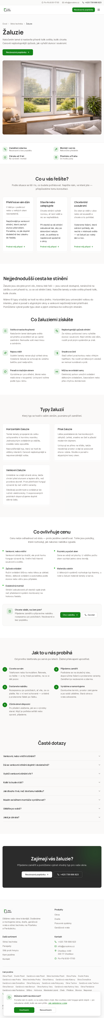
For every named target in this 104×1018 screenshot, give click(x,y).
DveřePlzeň (19, 976)
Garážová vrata (62, 927)
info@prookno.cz (72, 2)
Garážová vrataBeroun (25, 987)
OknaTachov (71, 983)
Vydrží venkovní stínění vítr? (18, 773)
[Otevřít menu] (98, 10)
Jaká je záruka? (11, 817)
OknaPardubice (87, 987)
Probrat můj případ (14, 247)
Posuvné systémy (63, 923)
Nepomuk (88, 990)
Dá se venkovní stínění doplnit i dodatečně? (26, 764)
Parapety (7, 946)
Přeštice (70, 990)
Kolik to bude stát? (13, 782)
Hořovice (38, 990)
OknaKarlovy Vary (45, 987)
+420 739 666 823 (93, 2)
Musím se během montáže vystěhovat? (24, 799)
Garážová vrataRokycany (53, 983)
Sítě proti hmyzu (11, 950)
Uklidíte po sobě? (12, 808)
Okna (57, 914)
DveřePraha (83, 976)
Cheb (62, 990)
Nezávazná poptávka (83, 10)
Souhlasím (24, 1010)
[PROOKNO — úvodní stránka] (7, 10)
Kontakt (6, 959)
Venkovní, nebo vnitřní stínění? (19, 756)
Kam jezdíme (9, 954)
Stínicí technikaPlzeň (55, 976)
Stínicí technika (16, 24)
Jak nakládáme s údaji (57, 1003)
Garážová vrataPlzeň (36, 976)
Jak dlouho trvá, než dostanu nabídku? (23, 791)
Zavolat (91, 615)
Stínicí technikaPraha (31, 979)
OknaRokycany (33, 983)
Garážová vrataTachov (89, 983)
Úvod (5, 24)
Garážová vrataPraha (12, 979)
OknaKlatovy (48, 979)
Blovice (78, 990)
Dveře (57, 919)
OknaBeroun (8, 987)
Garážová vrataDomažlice (14, 983)
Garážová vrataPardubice (13, 990)
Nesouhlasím (46, 1010)
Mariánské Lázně (51, 990)
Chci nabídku (69, 615)
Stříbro (29, 990)
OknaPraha (71, 976)
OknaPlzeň (7, 976)
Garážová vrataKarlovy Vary (67, 987)
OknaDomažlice (84, 979)
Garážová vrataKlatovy (65, 979)
